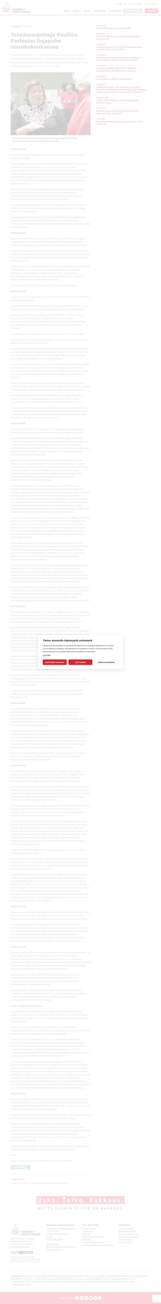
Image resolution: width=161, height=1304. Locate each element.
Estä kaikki (80, 662)
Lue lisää (46, 655)
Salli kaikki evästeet (54, 662)
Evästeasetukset (106, 662)
